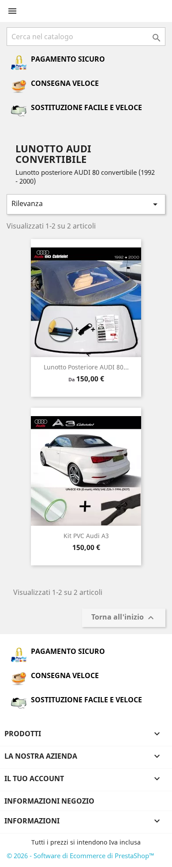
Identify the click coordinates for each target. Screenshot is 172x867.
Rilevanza (86, 204)
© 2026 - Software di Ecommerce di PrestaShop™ (80, 855)
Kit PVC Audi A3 (86, 535)
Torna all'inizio (123, 618)
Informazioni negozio (49, 801)
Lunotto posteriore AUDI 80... (86, 367)
